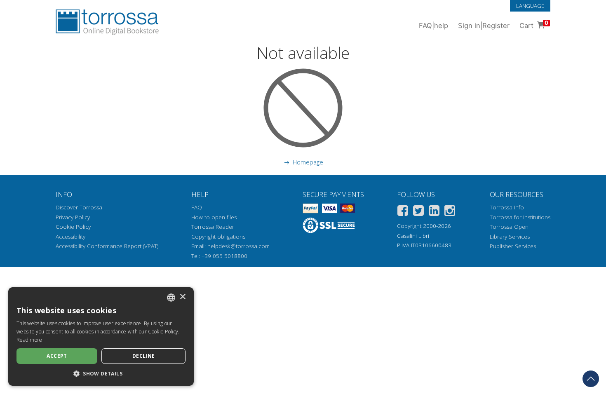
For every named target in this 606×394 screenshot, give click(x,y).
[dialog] (101, 336)
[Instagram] (450, 212)
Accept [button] (57, 355)
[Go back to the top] (591, 379)
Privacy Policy (73, 217)
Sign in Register (484, 25)
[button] (101, 373)
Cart (533, 24)
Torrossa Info (507, 207)
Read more (29, 339)
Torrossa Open (509, 226)
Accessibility (70, 236)
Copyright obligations (218, 236)
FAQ (196, 207)
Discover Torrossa (79, 207)
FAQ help (433, 25)
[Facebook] (403, 212)
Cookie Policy (73, 226)
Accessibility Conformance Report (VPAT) (107, 246)
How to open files (214, 217)
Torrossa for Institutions (520, 217)
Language (530, 5)
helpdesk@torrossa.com (238, 246)
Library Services (510, 236)
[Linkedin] (434, 212)
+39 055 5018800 (224, 256)
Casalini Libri (413, 235)
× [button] (182, 297)
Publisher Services (513, 246)
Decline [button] (143, 355)
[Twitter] (418, 212)
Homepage (307, 162)
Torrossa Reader (212, 226)
